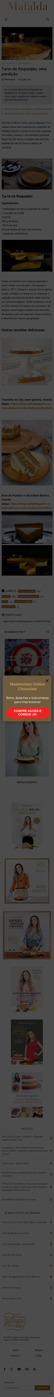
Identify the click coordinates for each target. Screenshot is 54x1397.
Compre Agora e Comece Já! (27, 712)
